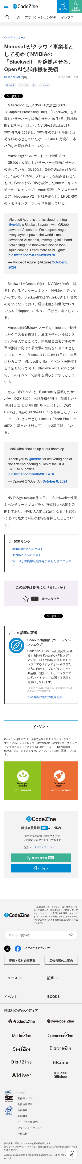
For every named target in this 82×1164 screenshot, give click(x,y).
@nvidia (14, 224)
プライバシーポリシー (30, 1127)
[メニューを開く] (6, 6)
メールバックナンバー (43, 847)
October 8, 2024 (54, 481)
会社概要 (22, 1116)
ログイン (43, 868)
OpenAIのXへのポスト (26, 555)
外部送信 (22, 1133)
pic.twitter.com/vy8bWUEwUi (31, 474)
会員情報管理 (25, 1104)
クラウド (24, 85)
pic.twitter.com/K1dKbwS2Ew (31, 254)
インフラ (67, 17)
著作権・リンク (26, 1098)
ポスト (15, 96)
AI (18, 17)
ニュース (44, 85)
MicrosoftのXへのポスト (27, 549)
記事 (50, 977)
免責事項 (22, 1110)
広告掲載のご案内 (61, 960)
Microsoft (10, 85)
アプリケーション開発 (40, 17)
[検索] (7, 17)
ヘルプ (21, 1092)
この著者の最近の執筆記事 (45, 697)
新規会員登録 (42, 858)
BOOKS (53, 996)
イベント (11, 996)
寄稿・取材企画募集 (22, 960)
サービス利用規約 (27, 1121)
